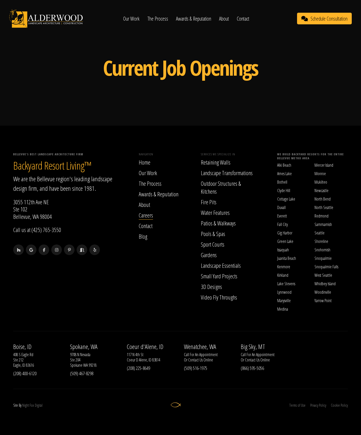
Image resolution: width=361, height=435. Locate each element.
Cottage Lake (286, 199)
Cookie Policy (339, 405)
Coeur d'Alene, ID (145, 347)
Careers (146, 215)
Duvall (281, 207)
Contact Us (195, 360)
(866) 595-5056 (252, 368)
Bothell (282, 182)
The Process (157, 18)
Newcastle (321, 190)
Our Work (131, 18)
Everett (282, 216)
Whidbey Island (325, 284)
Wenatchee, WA (200, 347)
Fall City (282, 224)
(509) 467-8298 (81, 373)
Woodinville (322, 292)
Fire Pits (208, 202)
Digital (39, 405)
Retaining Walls (215, 162)
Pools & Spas (213, 234)
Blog (143, 236)
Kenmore (283, 267)
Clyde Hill (283, 190)
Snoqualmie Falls (326, 267)
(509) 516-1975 (195, 368)
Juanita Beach (286, 258)
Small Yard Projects (219, 276)
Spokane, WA (84, 347)
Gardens (209, 255)
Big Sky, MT (253, 347)
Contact (243, 18)
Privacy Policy (318, 405)
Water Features (215, 212)
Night (25, 405)
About (224, 18)
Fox (32, 405)
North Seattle (323, 207)
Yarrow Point (323, 300)
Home (144, 162)
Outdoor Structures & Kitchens (221, 187)
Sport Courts (212, 244)
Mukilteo (320, 182)
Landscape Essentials (221, 265)
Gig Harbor (284, 233)
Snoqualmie (323, 258)
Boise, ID (22, 347)
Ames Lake (284, 173)
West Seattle (323, 275)
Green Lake (285, 241)
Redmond (321, 216)
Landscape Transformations (227, 173)
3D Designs (211, 287)
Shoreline (321, 241)
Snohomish (322, 250)
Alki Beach (284, 165)
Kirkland (282, 275)
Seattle (319, 233)
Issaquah (283, 250)
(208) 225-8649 (138, 368)
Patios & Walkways (218, 223)
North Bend (322, 199)
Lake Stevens (286, 284)
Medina (282, 309)
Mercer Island (323, 165)
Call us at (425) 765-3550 (37, 230)
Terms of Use (297, 405)
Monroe (320, 173)
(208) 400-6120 (24, 373)
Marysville (284, 300)
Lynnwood (284, 292)
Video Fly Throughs (219, 297)
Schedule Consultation (329, 18)
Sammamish (323, 224)
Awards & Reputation (193, 18)
